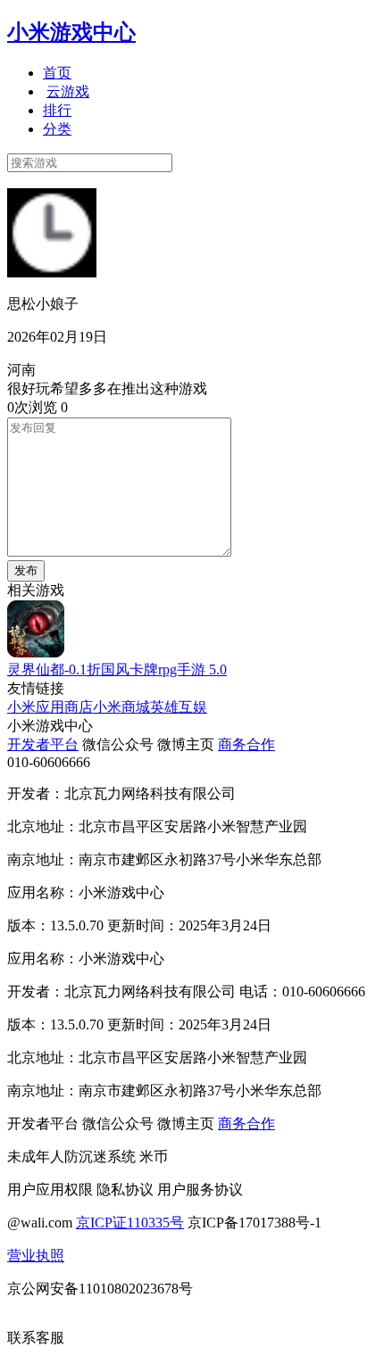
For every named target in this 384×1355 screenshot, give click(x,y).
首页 (57, 72)
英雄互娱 (178, 707)
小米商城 (121, 707)
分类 (57, 128)
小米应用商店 (50, 707)
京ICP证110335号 (130, 1222)
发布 (26, 570)
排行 (57, 110)
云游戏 (67, 91)
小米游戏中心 (71, 32)
